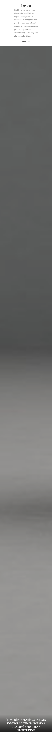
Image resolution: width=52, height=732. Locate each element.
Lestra (26, 5)
